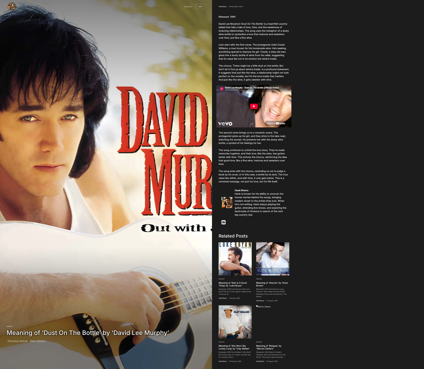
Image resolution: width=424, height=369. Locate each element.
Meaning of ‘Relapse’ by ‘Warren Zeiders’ (268, 347)
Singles (9, 326)
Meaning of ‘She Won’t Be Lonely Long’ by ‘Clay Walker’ (234, 347)
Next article (37, 341)
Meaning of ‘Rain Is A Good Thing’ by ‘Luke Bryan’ (233, 284)
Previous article (17, 341)
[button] (188, 7)
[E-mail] (223, 223)
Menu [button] (201, 6)
